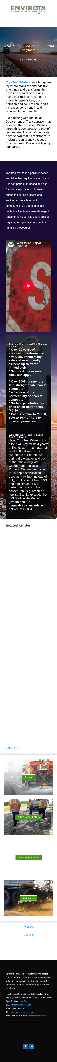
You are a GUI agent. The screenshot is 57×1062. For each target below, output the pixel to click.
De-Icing (28, 777)
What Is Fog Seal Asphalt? (23, 688)
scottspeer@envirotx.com (22, 1012)
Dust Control (28, 898)
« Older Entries (13, 748)
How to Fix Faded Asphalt (23, 564)
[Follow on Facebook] (25, 1046)
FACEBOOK (28, 927)
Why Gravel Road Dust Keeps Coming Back (25, 668)
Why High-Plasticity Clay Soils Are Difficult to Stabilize (27, 647)
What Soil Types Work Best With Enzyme (26, 626)
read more (14, 549)
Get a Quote (28, 59)
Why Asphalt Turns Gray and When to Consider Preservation (28, 707)
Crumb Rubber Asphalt (29, 857)
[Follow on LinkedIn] (31, 1046)
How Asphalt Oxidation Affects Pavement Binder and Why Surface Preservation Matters (28, 729)
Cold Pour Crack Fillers (28, 817)
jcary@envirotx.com (37, 1016)
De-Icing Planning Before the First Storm (27, 584)
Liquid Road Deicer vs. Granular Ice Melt (28, 605)
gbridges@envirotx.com (21, 1005)
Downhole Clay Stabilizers (23, 546)
